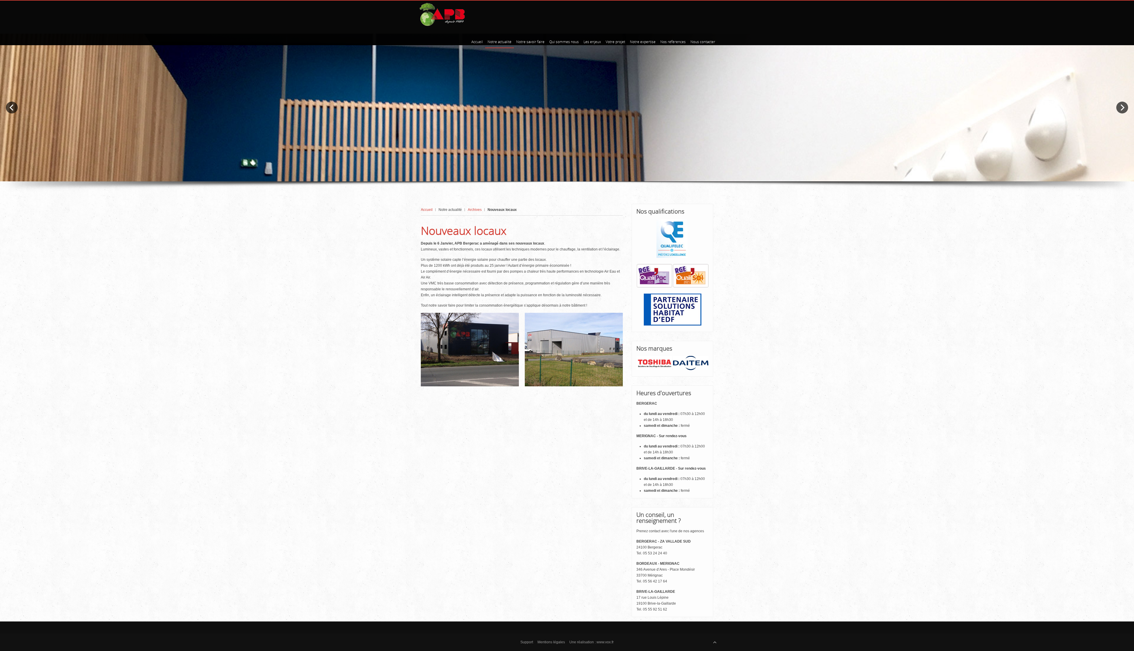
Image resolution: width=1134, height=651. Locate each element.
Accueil (427, 210)
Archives (475, 210)
